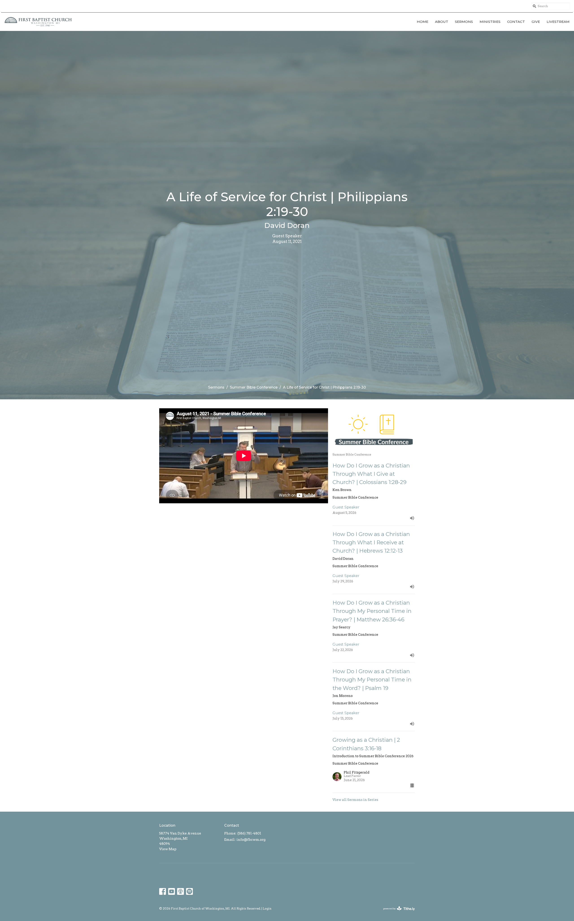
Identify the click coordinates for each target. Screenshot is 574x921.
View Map (167, 849)
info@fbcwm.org (251, 840)
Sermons (464, 21)
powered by (396, 912)
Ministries (490, 21)
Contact (516, 21)
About (441, 21)
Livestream (558, 21)
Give (536, 21)
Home (422, 21)
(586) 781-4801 (249, 833)
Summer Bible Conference (254, 387)
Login (267, 908)
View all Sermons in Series (355, 800)
